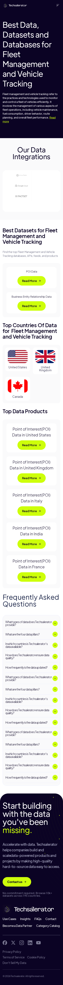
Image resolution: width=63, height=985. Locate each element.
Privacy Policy (12, 951)
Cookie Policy (36, 957)
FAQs (38, 918)
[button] (58, 5)
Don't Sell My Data (14, 962)
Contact (50, 918)
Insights (25, 918)
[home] (14, 5)
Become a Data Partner (17, 925)
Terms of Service (14, 957)
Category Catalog (48, 925)
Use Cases (9, 918)
